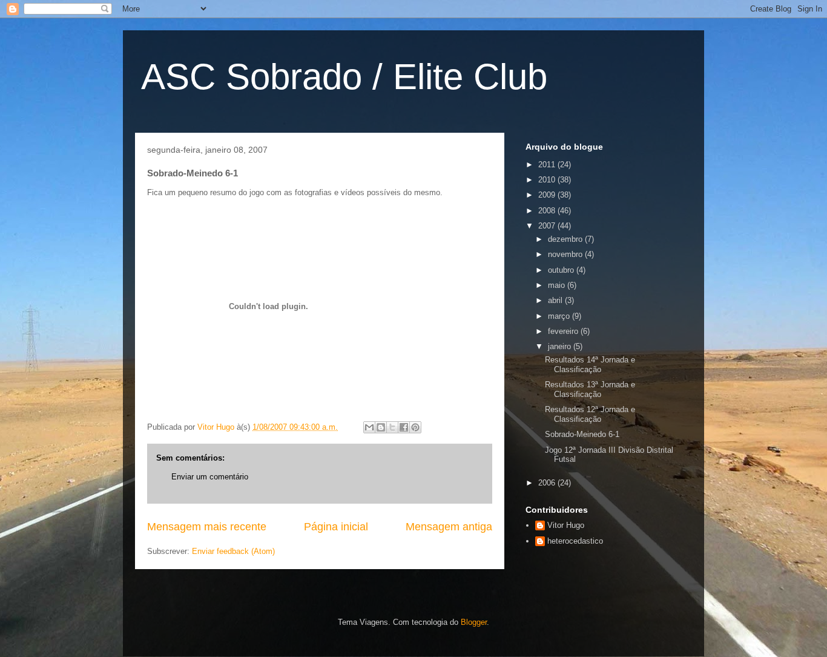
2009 (548, 194)
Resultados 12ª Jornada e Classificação (590, 414)
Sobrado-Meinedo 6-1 (582, 434)
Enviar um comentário (209, 476)
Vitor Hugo (565, 525)
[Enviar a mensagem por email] (369, 427)
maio (557, 285)
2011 (548, 164)
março (560, 316)
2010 (548, 179)
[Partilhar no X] (392, 427)
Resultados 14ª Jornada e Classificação (590, 364)
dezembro (566, 239)
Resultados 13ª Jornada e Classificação (590, 389)
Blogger (474, 622)
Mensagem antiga (449, 527)
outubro (562, 270)
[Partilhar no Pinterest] (415, 427)
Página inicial (336, 527)
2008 (548, 210)
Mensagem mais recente (206, 527)
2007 (548, 225)
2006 (548, 482)
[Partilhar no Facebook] (404, 427)
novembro (566, 254)
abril (556, 300)
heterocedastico (575, 540)
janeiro (560, 346)
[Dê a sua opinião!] (381, 427)
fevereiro (564, 331)
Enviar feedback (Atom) (233, 551)
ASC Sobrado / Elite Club (344, 76)
